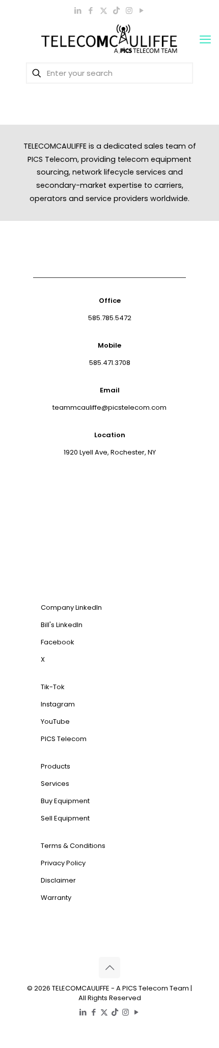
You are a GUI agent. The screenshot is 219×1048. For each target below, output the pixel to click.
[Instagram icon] (129, 10)
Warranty (56, 897)
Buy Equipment (65, 801)
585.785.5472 (109, 318)
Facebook (57, 642)
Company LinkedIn (71, 607)
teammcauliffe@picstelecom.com (109, 407)
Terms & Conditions (73, 846)
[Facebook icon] (91, 10)
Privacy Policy (63, 863)
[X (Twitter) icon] (103, 10)
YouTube (55, 721)
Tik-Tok (53, 687)
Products (55, 766)
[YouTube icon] (142, 10)
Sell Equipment (65, 818)
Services (55, 783)
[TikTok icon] (116, 10)
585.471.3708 (109, 362)
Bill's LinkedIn (62, 625)
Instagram (58, 704)
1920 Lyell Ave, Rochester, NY (110, 452)
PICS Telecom (64, 739)
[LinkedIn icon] (78, 10)
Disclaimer (58, 880)
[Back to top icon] (109, 967)
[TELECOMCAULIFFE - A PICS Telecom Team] (109, 39)
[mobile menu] (205, 39)
